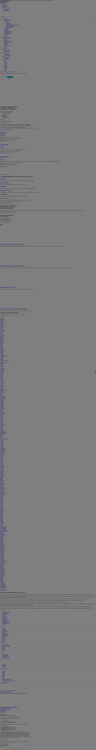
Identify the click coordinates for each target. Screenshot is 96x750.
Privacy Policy (6, 1)
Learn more (4, 2)
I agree (1, 2)
